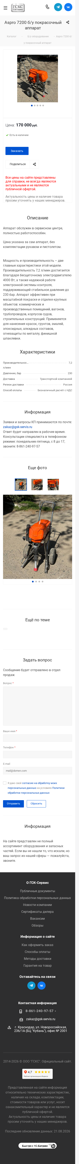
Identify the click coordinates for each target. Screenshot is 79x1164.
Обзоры (37, 925)
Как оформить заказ (37, 945)
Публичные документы (37, 891)
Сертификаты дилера (37, 912)
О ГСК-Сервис (37, 883)
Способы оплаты (37, 952)
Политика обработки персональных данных (37, 898)
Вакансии (37, 919)
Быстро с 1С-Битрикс (35, 1146)
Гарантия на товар (37, 966)
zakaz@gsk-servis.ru (17, 427)
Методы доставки (37, 959)
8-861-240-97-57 (39, 1011)
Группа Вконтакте (68, 7)
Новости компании (37, 905)
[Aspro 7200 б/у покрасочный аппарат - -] (37, 79)
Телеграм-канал (58, 7)
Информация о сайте (37, 936)
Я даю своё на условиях (36, 788)
